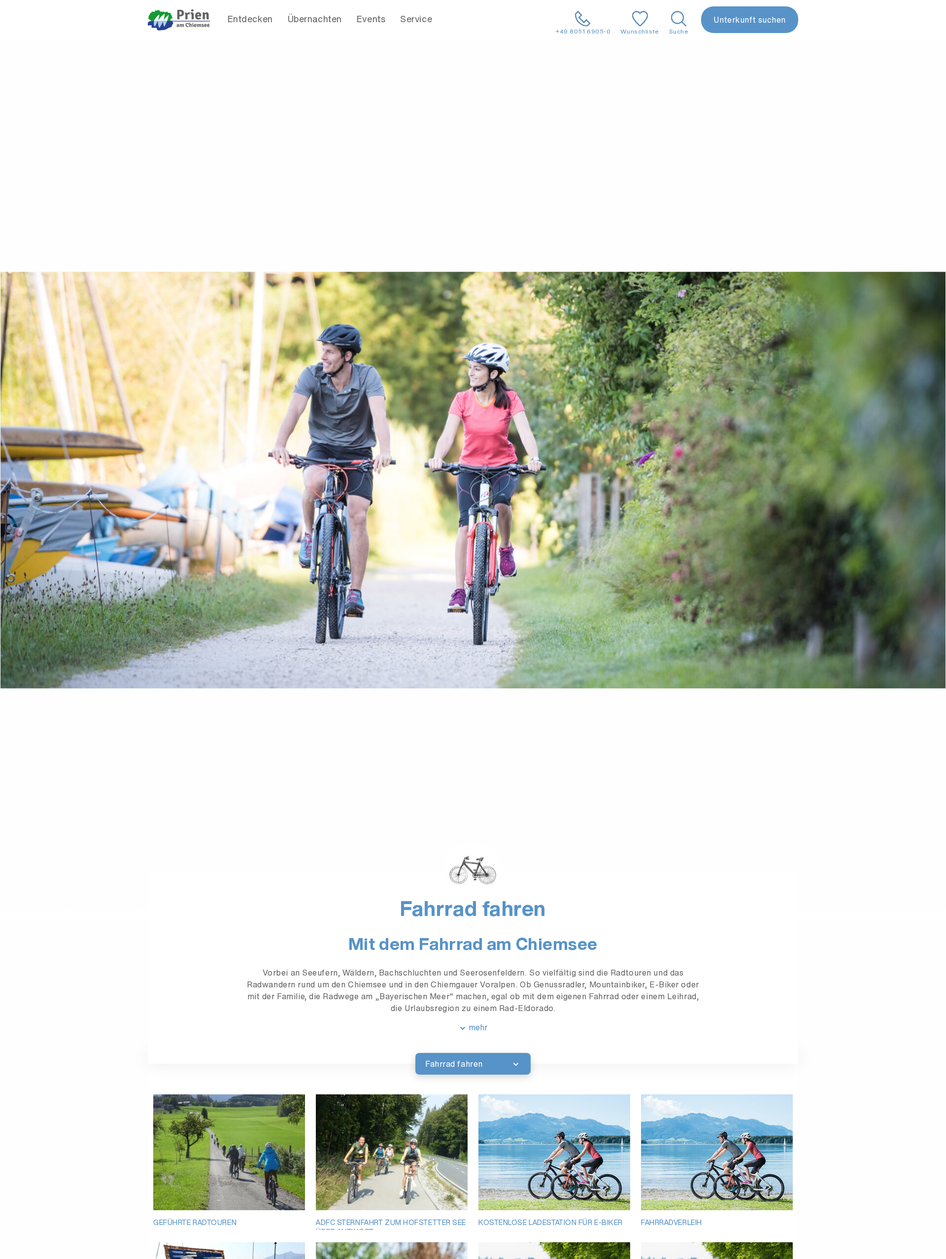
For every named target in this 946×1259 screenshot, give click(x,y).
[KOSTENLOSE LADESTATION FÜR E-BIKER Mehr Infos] (554, 1152)
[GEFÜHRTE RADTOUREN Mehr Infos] (229, 1152)
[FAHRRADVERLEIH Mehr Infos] (717, 1152)
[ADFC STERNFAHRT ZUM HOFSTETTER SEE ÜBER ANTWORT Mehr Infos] (392, 1152)
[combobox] (473, 1064)
